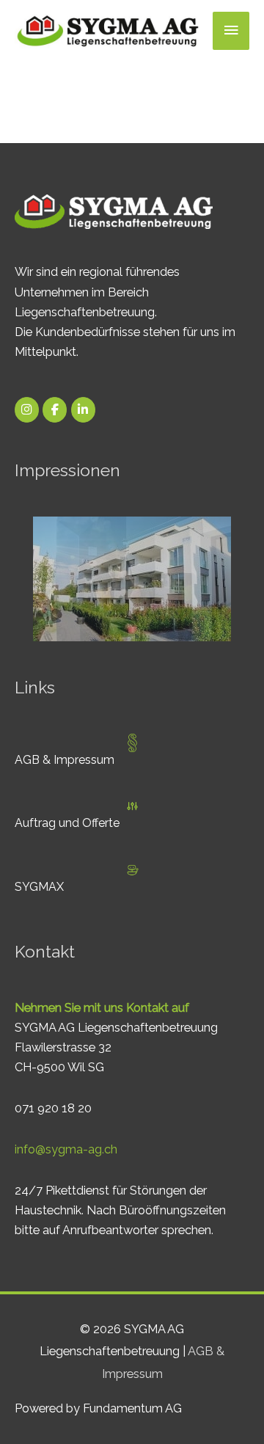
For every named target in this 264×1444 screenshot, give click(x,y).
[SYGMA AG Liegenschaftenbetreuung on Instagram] (27, 410)
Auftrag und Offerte (67, 823)
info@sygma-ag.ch (66, 1149)
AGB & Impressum (64, 760)
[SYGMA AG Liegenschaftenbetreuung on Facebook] (55, 410)
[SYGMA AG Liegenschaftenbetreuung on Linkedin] (83, 410)
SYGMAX (39, 887)
